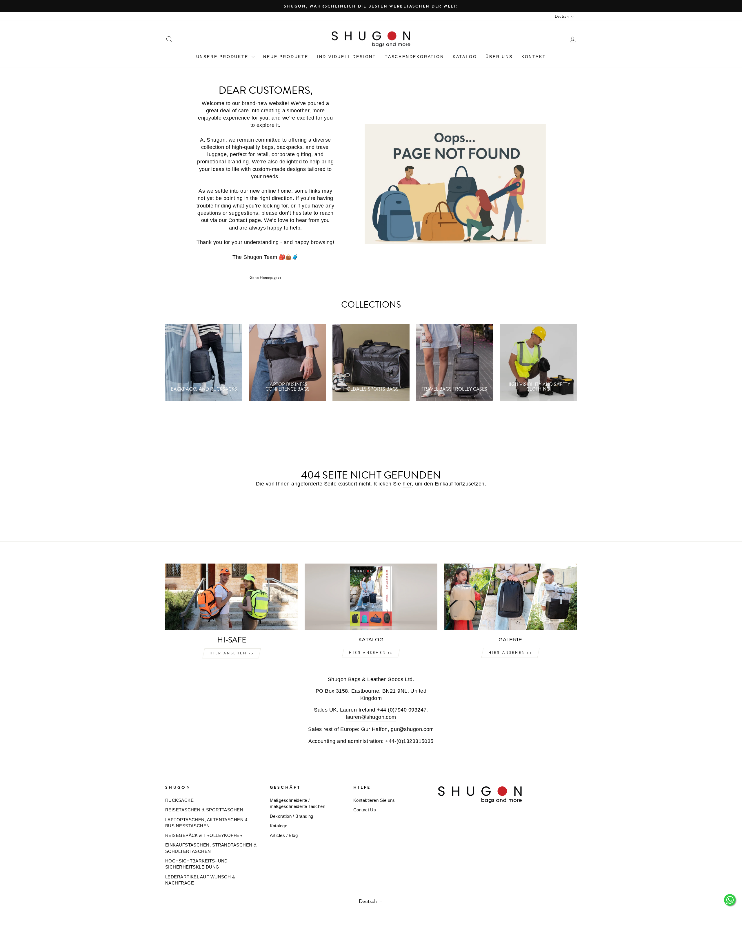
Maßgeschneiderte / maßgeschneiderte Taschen (297, 803)
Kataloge (279, 825)
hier (407, 484)
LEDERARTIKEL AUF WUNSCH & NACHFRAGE (200, 879)
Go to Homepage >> (265, 277)
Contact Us (364, 809)
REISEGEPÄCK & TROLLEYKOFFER (204, 835)
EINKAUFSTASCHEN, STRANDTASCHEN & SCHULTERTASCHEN (211, 847)
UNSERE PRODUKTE (223, 56)
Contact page (244, 220)
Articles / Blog (284, 835)
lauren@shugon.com (371, 717)
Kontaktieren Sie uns (374, 800)
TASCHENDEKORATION (414, 56)
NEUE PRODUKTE (285, 56)
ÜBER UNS (498, 56)
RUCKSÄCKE (179, 800)
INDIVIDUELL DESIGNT (346, 56)
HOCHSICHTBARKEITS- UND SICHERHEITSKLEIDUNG (196, 863)
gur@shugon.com (412, 729)
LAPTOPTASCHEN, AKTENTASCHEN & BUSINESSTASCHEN (206, 822)
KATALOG (465, 56)
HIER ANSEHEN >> (232, 653)
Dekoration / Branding (291, 816)
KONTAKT (533, 56)
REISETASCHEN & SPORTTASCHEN (204, 809)
